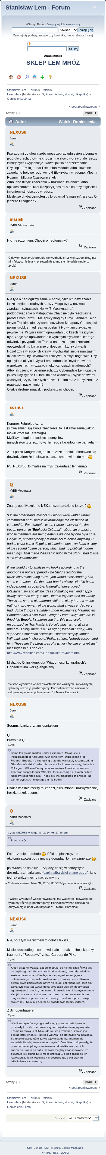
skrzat (69, 94)
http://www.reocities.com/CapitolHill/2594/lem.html (43, 653)
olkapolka (81, 94)
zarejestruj (73, 24)
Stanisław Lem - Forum (37, 7)
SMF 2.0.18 (34, 1147)
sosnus (17, 407)
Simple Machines (72, 1147)
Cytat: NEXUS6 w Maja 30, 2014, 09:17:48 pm (38, 832)
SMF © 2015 (52, 1147)
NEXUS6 (18, 132)
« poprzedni (77, 106)
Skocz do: (61, 1118)
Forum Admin (54, 94)
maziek (16, 219)
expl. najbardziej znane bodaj (65, 873)
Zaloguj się (53, 24)
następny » (92, 106)
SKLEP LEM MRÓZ (53, 62)
